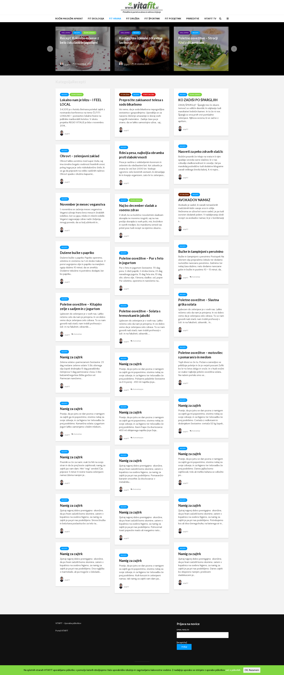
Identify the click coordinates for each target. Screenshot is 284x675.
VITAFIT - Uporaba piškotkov (68, 623)
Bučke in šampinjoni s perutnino (200, 251)
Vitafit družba (148, 95)
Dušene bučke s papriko (77, 253)
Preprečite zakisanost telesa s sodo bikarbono (141, 102)
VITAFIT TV (210, 18)
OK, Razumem (252, 670)
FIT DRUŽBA (132, 18)
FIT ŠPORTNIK (152, 18)
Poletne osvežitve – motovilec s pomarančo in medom (200, 355)
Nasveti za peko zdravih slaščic (200, 152)
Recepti (77, 33)
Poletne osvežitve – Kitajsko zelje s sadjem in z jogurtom (81, 306)
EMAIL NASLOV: (183, 630)
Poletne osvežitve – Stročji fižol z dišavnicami (198, 40)
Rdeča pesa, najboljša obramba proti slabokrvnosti (141, 155)
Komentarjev (138, 389)
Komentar (196, 277)
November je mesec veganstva (82, 204)
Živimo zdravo (89, 33)
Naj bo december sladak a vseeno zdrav (138, 208)
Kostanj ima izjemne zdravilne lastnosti (141, 40)
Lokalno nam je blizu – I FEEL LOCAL (80, 102)
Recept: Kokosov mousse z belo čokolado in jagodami (79, 40)
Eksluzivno (66, 33)
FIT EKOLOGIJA (96, 18)
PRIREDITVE (192, 18)
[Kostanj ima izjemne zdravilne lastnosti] (142, 48)
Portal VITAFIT (61, 630)
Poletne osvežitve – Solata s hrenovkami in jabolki (139, 313)
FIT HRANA (115, 18)
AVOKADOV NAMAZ (194, 200)
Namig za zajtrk (71, 357)
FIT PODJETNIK (173, 18)
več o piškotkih (233, 670)
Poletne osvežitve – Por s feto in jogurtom (141, 260)
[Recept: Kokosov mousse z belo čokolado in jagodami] (82, 48)
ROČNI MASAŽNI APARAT (69, 18)
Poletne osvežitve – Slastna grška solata (198, 302)
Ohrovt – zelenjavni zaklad (79, 156)
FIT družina (125, 95)
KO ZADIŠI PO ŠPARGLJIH (198, 100)
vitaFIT (67, 65)
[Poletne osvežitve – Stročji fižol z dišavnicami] (201, 48)
